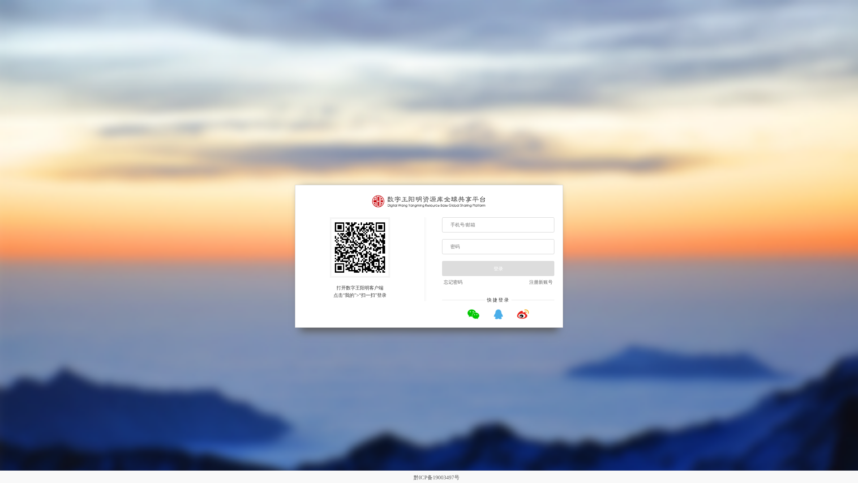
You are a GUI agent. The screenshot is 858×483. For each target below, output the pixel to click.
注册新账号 (541, 282)
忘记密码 (453, 282)
